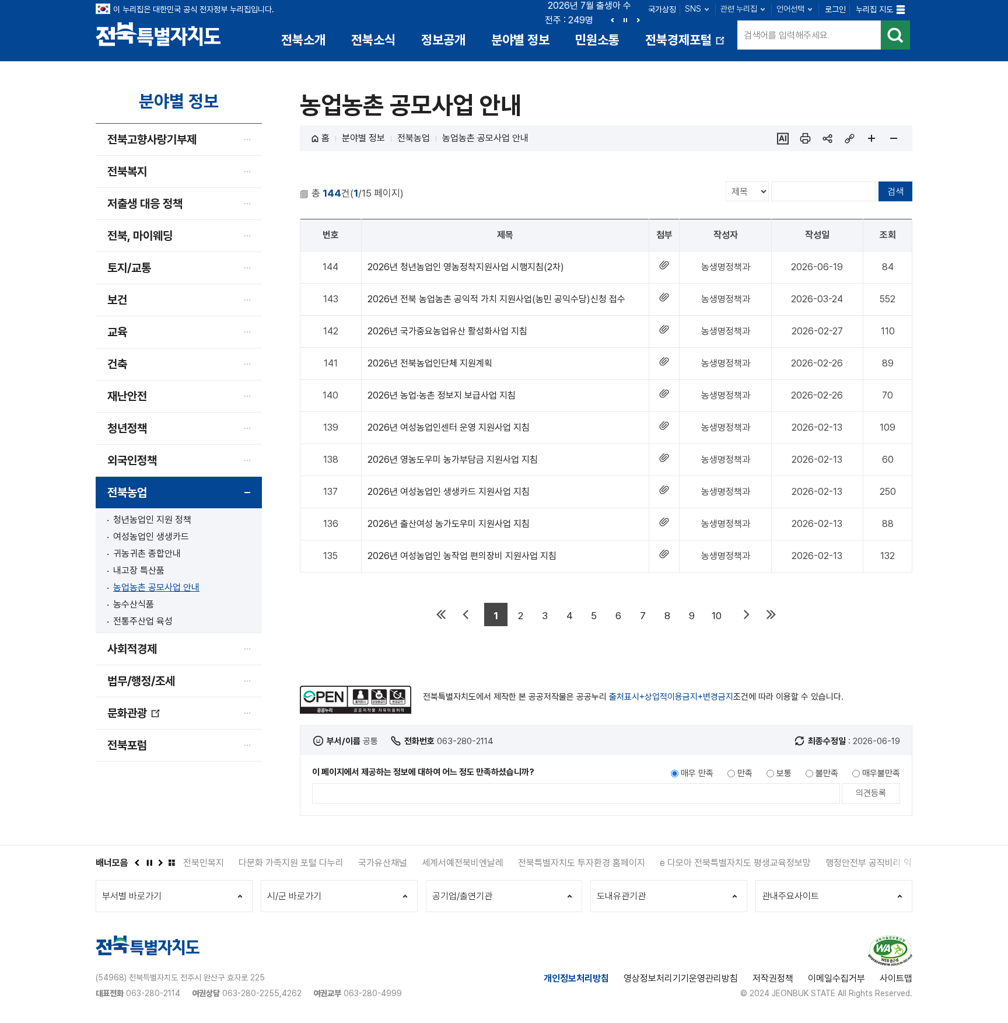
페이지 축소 (893, 138)
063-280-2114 (153, 993)
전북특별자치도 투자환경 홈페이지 (526, 862)
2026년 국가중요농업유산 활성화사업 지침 (447, 331)
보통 (784, 773)
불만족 (827, 773)
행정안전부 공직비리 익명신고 (825, 862)
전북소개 (303, 39)
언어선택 (790, 8)
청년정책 (127, 428)
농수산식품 (133, 604)
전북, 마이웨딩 (140, 236)
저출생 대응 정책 (145, 204)
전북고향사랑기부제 (152, 139)
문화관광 (134, 717)
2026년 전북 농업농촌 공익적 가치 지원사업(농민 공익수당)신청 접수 (496, 299)
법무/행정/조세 (141, 681)
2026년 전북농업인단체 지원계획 (430, 363)
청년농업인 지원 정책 (152, 519)
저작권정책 (772, 978)
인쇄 (805, 138)
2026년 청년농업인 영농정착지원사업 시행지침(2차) (466, 267)
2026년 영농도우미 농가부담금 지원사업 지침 (453, 459)
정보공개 (443, 39)
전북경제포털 (686, 44)
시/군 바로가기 (294, 896)
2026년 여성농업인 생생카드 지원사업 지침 (449, 491)
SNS (693, 8)
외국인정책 (132, 460)
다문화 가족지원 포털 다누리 (235, 862)
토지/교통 (129, 268)
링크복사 (849, 138)
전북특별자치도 (158, 33)
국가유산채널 (327, 862)
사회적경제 (132, 649)
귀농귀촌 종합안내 (147, 553)
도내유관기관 (621, 896)
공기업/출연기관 (462, 896)
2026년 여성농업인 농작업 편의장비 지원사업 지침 (462, 555)
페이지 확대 (871, 138)
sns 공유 (827, 138)
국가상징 (662, 9)
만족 (744, 773)
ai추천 (783, 138)
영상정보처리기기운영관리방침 (681, 978)
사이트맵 (896, 978)
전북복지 (127, 172)
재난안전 (127, 396)
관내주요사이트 (790, 896)
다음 (638, 20)
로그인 (835, 9)
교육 (117, 332)
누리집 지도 (874, 9)
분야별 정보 (520, 39)
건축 (117, 364)
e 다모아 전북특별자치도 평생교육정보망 (679, 862)
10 (717, 616)
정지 (625, 20)
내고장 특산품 (138, 570)
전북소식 (373, 39)
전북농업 (127, 493)
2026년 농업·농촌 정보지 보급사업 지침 (442, 395)
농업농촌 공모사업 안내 (156, 587)
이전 (612, 20)
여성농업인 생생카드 (151, 536)
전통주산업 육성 (143, 621)
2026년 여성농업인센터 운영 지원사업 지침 (449, 427)
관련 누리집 (738, 8)
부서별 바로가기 (132, 896)
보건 (117, 300)
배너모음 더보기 (171, 862)
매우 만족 (697, 773)
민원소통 (597, 39)
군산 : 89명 (588, 20)
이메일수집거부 (836, 978)
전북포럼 (127, 745)
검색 (895, 35)
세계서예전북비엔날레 (407, 862)
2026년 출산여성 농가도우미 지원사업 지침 (449, 523)
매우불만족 (881, 773)
